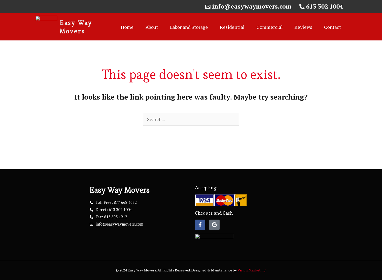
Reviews (303, 27)
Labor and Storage (189, 27)
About (152, 27)
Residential (232, 27)
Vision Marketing (252, 270)
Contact (332, 27)
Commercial (269, 27)
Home (127, 27)
